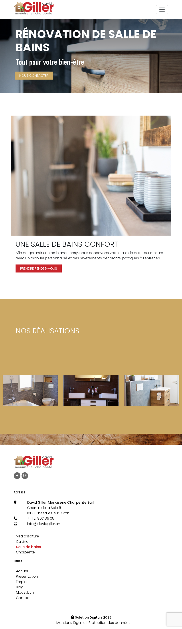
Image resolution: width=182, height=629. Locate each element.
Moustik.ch (25, 592)
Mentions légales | (71, 622)
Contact (23, 597)
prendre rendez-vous (38, 268)
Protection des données (109, 622)
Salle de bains (28, 546)
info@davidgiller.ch (43, 523)
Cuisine (22, 541)
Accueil (22, 571)
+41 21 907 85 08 (40, 518)
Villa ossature (27, 536)
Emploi (21, 581)
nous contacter (33, 75)
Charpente (25, 552)
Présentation (27, 576)
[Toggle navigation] (162, 9)
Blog (20, 587)
